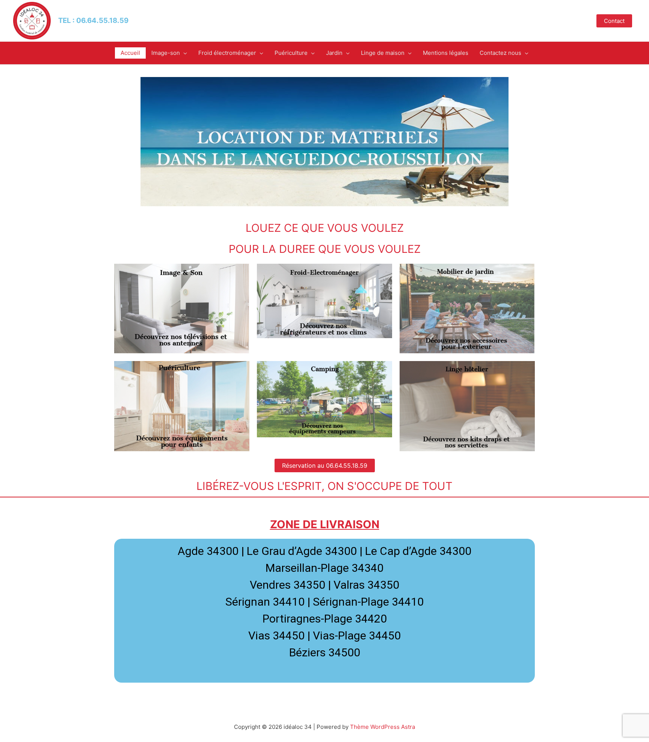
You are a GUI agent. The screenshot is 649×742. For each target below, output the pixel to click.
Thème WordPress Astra (382, 726)
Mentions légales (445, 52)
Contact (614, 20)
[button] (325, 465)
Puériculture (291, 52)
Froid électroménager (227, 52)
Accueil (130, 52)
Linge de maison (382, 52)
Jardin (334, 52)
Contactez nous (500, 52)
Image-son (165, 52)
